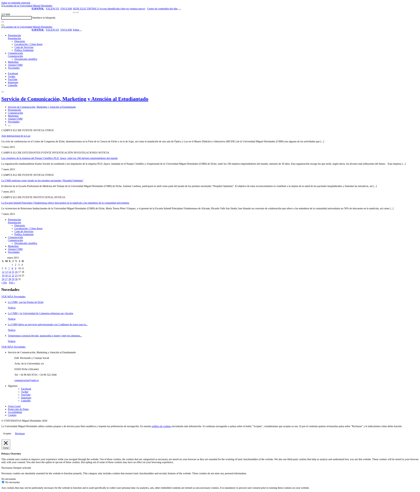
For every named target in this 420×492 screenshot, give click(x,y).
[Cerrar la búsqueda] (2, 24)
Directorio (19, 41)
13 (6, 272)
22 (13, 275)
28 (9, 279)
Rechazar (20, 433)
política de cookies (161, 426)
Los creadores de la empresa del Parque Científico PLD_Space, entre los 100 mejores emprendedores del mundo (59, 158)
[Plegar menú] (80, 30)
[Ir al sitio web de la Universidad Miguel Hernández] (26, 5)
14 (9, 272)
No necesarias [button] (8, 479)
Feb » (12, 282)
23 (16, 275)
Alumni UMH (15, 65)
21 (9, 275)
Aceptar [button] (7, 433)
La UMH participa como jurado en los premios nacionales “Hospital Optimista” (42, 180)
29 (13, 279)
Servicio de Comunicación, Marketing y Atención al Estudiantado (74, 99)
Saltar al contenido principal (15, 2)
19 (3, 275)
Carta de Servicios (23, 47)
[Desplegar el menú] (77, 12)
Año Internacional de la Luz (15, 135)
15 (13, 272)
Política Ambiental (23, 50)
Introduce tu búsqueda (43, 17)
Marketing (13, 62)
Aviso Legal (14, 406)
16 (16, 272)
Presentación (14, 35)
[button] (14, 38)
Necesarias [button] (7, 467)
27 (6, 279)
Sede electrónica (86, 8)
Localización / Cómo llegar (28, 44)
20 (6, 275)
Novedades (14, 67)
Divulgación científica (25, 59)
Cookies (12, 415)
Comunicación (15, 53)
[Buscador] (179, 9)
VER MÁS (13, 296)
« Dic (4, 282)
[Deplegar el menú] (9, 125)
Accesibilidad (15, 412)
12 (3, 272)
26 (3, 279)
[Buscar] (2, 21)
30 (16, 279)
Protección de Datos (18, 409)
